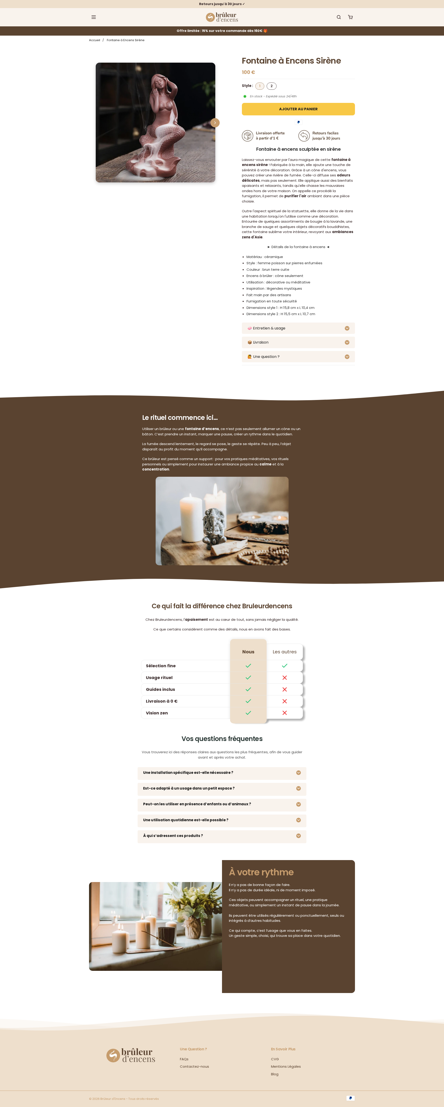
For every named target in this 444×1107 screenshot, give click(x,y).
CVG (275, 1059)
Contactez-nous (194, 1066)
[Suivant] (215, 122)
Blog (274, 1074)
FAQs (184, 1059)
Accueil (94, 40)
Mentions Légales (286, 1066)
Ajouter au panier (298, 109)
